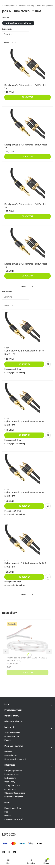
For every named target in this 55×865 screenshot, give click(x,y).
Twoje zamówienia (12, 733)
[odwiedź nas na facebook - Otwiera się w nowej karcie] (3, 852)
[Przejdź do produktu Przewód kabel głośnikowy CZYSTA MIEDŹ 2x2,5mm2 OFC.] (27, 638)
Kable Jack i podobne (45, 6)
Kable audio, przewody (26, 6)
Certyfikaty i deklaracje (13, 797)
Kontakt (7, 740)
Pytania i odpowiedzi (12, 710)
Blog (6, 812)
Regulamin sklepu (11, 774)
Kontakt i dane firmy (12, 808)
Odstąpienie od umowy (13, 721)
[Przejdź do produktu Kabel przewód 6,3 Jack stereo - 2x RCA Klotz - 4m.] (27, 244)
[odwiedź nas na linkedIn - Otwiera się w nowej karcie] (14, 852)
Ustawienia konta (11, 736)
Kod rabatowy (10, 778)
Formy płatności (11, 755)
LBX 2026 (9, 834)
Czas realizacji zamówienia (15, 759)
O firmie (7, 816)
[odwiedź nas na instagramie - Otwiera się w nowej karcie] (9, 852)
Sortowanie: (7, 29)
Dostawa (8, 751)
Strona (6, 43)
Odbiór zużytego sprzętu (14, 793)
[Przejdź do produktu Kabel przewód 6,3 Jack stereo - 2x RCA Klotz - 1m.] (27, 66)
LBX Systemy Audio (8, 6)
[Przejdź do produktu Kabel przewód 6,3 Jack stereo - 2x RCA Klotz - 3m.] (27, 185)
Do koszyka (27, 97)
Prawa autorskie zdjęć (13, 819)
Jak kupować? (10, 789)
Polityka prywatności (13, 770)
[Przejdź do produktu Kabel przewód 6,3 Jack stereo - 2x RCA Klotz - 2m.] (27, 125)
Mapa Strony (9, 782)
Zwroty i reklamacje (12, 785)
